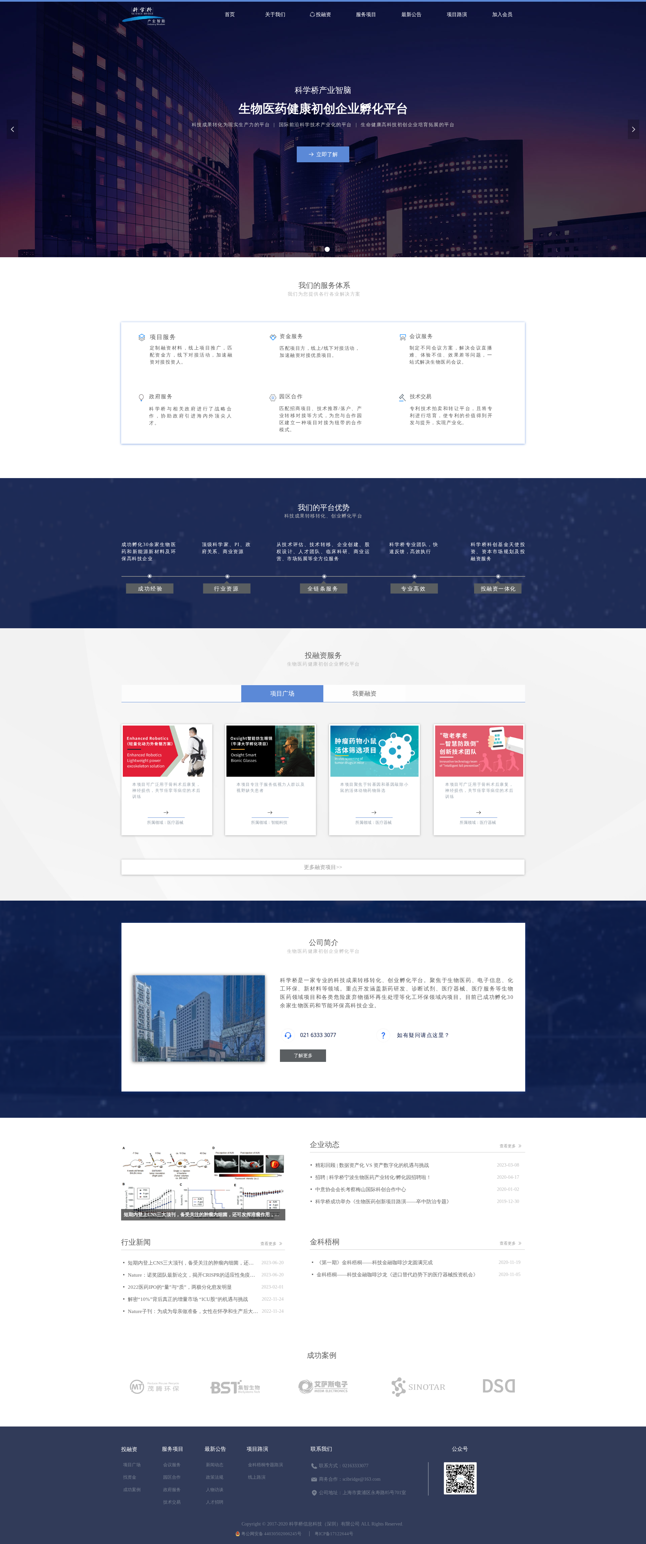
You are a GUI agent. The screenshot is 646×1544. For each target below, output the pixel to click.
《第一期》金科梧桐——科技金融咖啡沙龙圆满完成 (375, 1262)
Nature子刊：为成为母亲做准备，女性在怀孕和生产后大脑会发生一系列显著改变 (193, 1311)
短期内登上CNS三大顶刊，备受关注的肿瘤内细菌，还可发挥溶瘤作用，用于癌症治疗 (193, 1263)
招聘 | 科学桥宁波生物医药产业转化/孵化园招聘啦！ (373, 1177)
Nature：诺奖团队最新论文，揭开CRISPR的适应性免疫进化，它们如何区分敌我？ (193, 1275)
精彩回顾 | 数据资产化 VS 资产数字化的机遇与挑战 (372, 1165)
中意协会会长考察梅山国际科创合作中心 (360, 1189)
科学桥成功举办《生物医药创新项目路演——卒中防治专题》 (383, 1201)
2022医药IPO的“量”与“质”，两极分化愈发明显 (180, 1287)
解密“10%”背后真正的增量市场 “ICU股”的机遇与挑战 (188, 1299)
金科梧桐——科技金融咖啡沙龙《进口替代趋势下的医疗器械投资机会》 (397, 1274)
